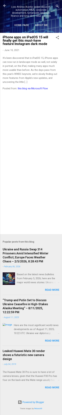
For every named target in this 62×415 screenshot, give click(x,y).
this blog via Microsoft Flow (33, 88)
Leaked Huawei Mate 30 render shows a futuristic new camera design (24, 355)
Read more (52, 289)
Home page (21, 25)
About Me (41, 25)
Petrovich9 (38, 409)
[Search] (57, 7)
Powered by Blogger (33, 402)
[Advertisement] (31, 205)
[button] (57, 38)
